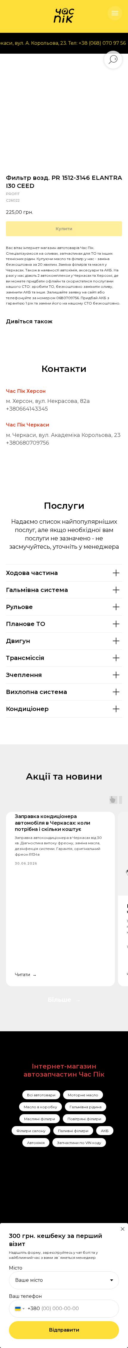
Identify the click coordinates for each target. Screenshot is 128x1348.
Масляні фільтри (39, 1119)
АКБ (105, 1131)
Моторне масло (83, 1095)
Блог (51, 1220)
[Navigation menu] (115, 13)
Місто (15, 1268)
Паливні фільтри (73, 1131)
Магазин (55, 1205)
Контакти (56, 1213)
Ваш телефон (25, 1296)
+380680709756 (27, 443)
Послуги (55, 1189)
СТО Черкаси (88, 1210)
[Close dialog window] (122, 1229)
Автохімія (36, 1142)
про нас (55, 1197)
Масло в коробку (40, 1107)
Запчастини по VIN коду (79, 1142)
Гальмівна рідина (86, 1107)
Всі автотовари (41, 1095)
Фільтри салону (31, 1131)
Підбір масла (87, 1221)
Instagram (30, 1189)
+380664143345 (27, 409)
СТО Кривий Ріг (91, 1200)
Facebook (30, 1199)
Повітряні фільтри (84, 1119)
